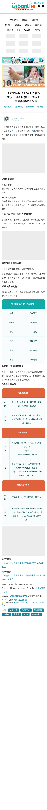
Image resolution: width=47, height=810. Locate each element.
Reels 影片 (27, 30)
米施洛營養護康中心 (19, 596)
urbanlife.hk (22, 600)
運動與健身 (38, 25)
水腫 (4, 127)
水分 (31, 131)
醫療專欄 (35, 20)
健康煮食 (19, 106)
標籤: (5, 610)
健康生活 (18, 25)
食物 (26, 614)
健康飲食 (28, 25)
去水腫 (17, 614)
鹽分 (14, 131)
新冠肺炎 (10, 30)
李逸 (16, 118)
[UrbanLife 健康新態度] (23, 6)
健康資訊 (25, 20)
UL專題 (37, 30)
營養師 (40, 106)
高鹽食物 (36, 614)
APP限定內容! (13, 20)
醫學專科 (8, 25)
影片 (18, 30)
